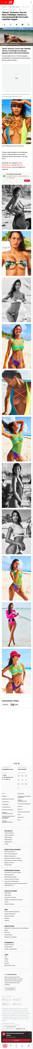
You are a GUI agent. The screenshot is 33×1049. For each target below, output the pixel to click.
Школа (6, 930)
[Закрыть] (30, 1033)
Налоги (6, 902)
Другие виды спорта (10, 965)
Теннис (6, 961)
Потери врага (8, 865)
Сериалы (7, 920)
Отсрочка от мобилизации (12, 881)
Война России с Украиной (12, 849)
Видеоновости (8, 839)
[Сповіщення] (31, 2)
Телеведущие (5, 804)
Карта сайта (21, 817)
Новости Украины (9, 835)
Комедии (7, 918)
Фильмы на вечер (9, 916)
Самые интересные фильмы (12, 911)
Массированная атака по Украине (13, 860)
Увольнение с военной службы (13, 872)
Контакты (20, 806)
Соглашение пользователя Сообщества (24, 797)
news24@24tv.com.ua (7, 769)
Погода (6, 844)
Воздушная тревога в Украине (13, 858)
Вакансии (20, 809)
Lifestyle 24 (4, 7)
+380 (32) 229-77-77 (11, 1027)
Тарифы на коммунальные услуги (13, 899)
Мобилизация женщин (10, 877)
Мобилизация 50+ (9, 874)
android (6, 999)
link (18, 775)
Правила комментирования (22, 801)
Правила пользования (7, 809)
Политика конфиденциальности (7, 813)
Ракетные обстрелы (10, 851)
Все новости (8, 831)
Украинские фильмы (10, 914)
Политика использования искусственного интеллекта (8, 817)
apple (17, 999)
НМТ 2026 (7, 932)
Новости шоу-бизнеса (14, 7)
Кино (6, 909)
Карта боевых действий (11, 854)
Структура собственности (24, 811)
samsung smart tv (17, 1004)
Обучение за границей (10, 937)
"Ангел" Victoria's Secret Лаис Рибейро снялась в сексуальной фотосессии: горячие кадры (26, 7)
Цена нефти (8, 893)
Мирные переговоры (10, 856)
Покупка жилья (9, 947)
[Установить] (16, 1037)
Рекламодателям (6, 807)
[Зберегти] (28, 24)
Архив (19, 814)
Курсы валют (8, 895)
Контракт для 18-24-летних (12, 879)
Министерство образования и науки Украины (17, 928)
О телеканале (5, 801)
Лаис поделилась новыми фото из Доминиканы (12, 165)
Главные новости (9, 833)
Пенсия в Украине (9, 904)
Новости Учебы (9, 926)
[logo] (10, 2)
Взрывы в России (9, 862)
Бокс (6, 956)
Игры (19, 820)
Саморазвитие (8, 934)
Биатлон (7, 963)
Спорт (6, 954)
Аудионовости (8, 841)
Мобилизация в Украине (12, 870)
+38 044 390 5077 (22, 769)
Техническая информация (24, 803)
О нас (3, 793)
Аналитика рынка (9, 944)
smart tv (6, 1004)
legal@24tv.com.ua (20, 1028)
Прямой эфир (8, 837)
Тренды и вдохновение (11, 949)
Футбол (6, 959)
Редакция (4, 796)
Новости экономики (11, 891)
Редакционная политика (8, 799)
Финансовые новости (10, 897)
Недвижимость (9, 942)
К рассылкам (10, 989)
